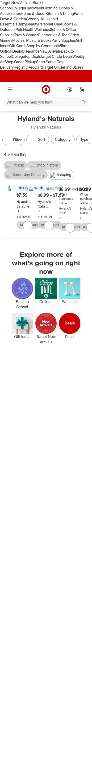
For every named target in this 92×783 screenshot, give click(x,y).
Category (63, 139)
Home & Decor (33, 13)
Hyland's (61, 218)
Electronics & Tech (53, 35)
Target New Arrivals (16, 2)
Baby (21, 24)
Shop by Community (43, 45)
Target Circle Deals (56, 56)
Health (28, 29)
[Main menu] (10, 89)
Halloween (34, 8)
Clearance (31, 51)
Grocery (32, 19)
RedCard (35, 67)
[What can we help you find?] (46, 102)
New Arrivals (50, 51)
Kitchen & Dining (60, 13)
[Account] (70, 89)
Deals (17, 51)
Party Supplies (63, 40)
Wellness (42, 29)
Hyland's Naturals (19, 211)
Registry (21, 67)
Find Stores (73, 67)
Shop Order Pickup (20, 61)
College (18, 8)
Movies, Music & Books (31, 40)
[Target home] (46, 89)
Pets (19, 29)
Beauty (32, 24)
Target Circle (53, 67)
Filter (17, 139)
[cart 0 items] (82, 89)
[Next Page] (86, 140)
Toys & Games (26, 35)
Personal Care (50, 24)
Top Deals (33, 56)
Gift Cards (17, 45)
